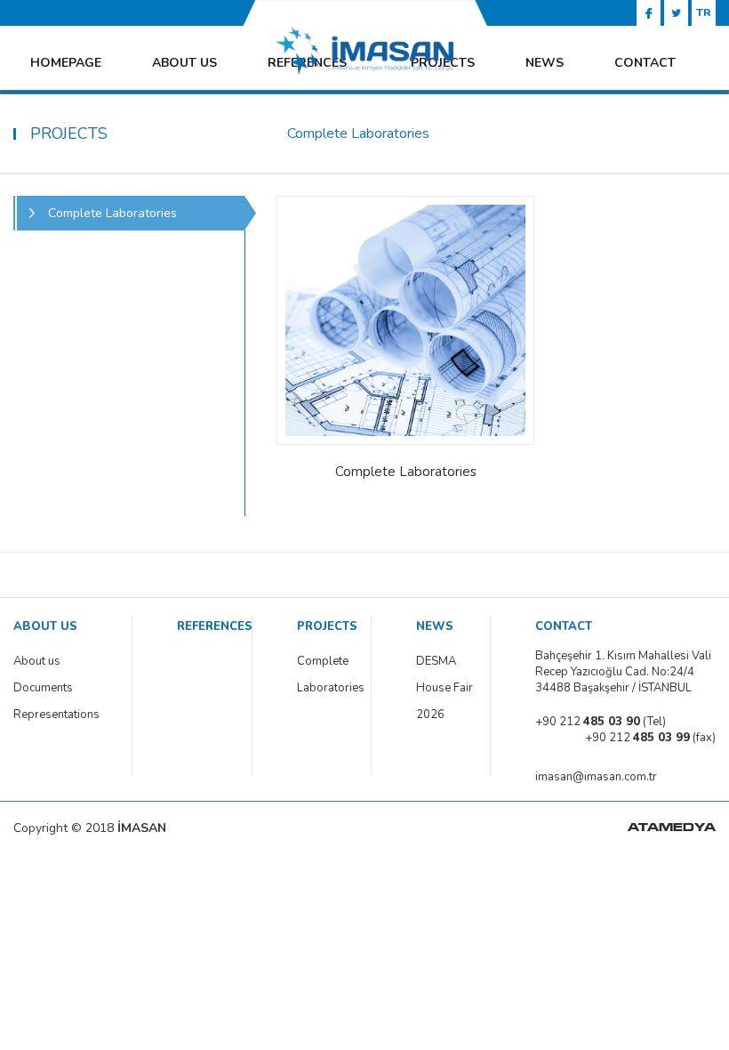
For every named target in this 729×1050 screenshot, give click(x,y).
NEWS (544, 62)
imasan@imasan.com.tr (596, 777)
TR (703, 12)
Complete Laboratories (329, 674)
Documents (43, 688)
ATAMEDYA (672, 828)
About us (36, 661)
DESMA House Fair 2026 (444, 688)
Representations (56, 715)
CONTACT (645, 62)
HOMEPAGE (65, 62)
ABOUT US (184, 62)
